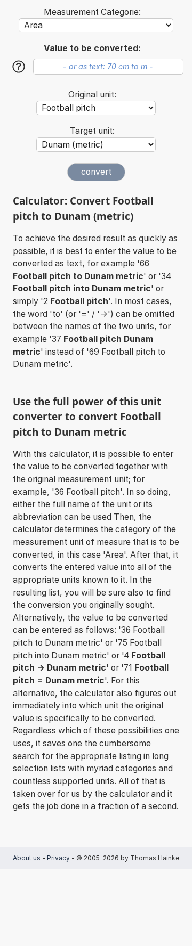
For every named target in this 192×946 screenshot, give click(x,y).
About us (27, 858)
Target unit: (92, 131)
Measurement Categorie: (92, 12)
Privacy (58, 858)
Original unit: (92, 94)
